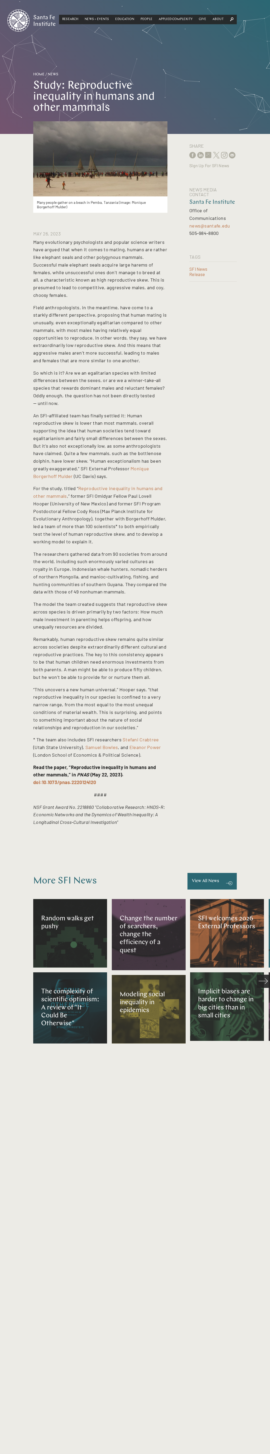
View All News (205, 881)
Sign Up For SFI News (209, 165)
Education (124, 19)
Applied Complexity (175, 19)
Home (39, 74)
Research (70, 19)
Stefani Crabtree (141, 739)
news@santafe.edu (209, 226)
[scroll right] (263, 981)
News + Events (97, 19)
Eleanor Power (145, 747)
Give (202, 19)
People (146, 19)
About (218, 19)
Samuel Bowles (101, 747)
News (53, 74)
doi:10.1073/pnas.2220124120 (64, 782)
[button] (70, 19)
